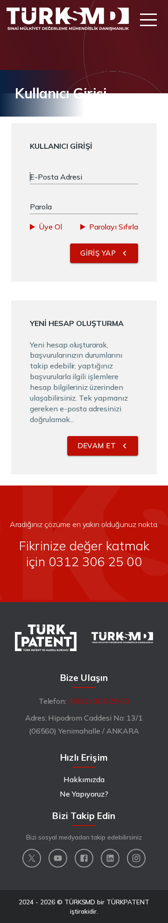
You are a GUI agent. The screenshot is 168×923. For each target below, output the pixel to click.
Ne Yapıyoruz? (84, 793)
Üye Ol (50, 226)
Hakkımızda (84, 779)
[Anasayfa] (68, 19)
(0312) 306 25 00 (98, 701)
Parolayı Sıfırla (113, 226)
